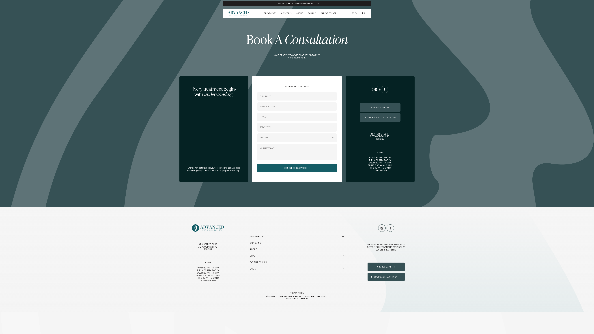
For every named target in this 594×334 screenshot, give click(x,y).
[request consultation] (297, 168)
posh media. (302, 298)
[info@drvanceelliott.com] (380, 117)
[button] (270, 13)
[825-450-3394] (380, 107)
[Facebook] (384, 89)
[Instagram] (376, 89)
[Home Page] (238, 13)
